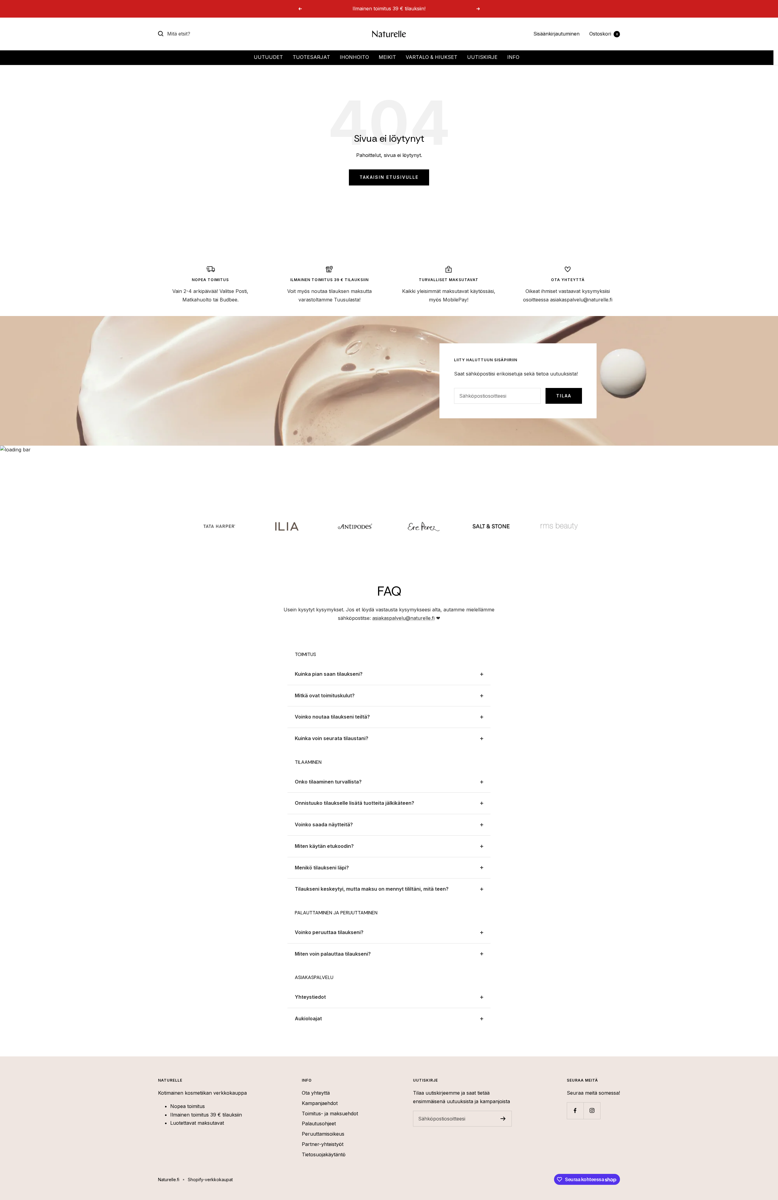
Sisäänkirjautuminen (556, 34)
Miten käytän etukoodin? (324, 846)
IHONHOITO (354, 57)
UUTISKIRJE (482, 57)
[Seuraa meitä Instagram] (592, 1110)
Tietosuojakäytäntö (324, 1154)
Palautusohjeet (319, 1123)
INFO (513, 57)
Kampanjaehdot (320, 1103)
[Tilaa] (503, 1119)
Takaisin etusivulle (389, 177)
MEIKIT (387, 57)
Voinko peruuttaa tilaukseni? (329, 932)
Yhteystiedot (310, 997)
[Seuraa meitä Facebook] (575, 1110)
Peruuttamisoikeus (323, 1134)
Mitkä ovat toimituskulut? (325, 695)
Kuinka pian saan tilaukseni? (329, 674)
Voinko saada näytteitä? (324, 824)
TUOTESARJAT (311, 57)
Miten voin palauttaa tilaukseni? (333, 954)
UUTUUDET (268, 57)
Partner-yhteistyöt (322, 1144)
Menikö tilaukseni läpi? (322, 868)
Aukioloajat (308, 1018)
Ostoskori (603, 34)
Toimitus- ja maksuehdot (330, 1113)
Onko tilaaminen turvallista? (328, 782)
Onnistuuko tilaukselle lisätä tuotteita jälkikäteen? (354, 803)
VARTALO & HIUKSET (431, 57)
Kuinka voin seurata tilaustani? (331, 738)
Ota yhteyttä (316, 1093)
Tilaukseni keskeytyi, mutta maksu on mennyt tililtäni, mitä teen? (372, 889)
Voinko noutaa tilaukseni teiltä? (332, 717)
